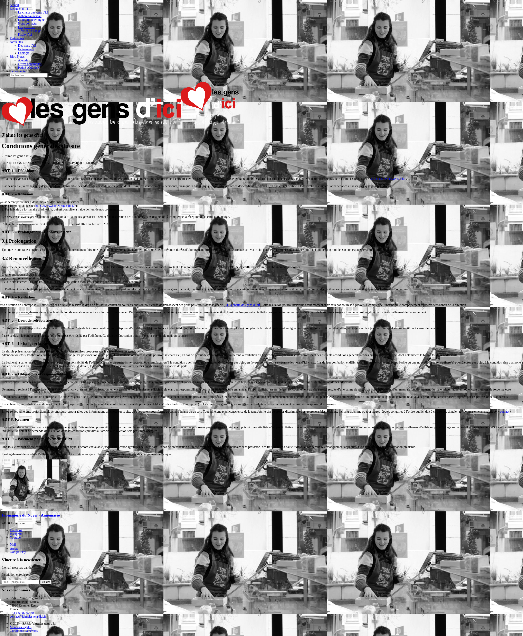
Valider (46, 581)
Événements (26, 49)
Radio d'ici (25, 34)
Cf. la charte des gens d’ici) (388, 178)
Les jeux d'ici (26, 27)
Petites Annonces (29, 67)
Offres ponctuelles (29, 64)
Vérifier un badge (29, 31)
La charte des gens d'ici (33, 12)
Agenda (23, 60)
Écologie (23, 53)
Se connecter (18, 71)
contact (504, 411)
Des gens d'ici (27, 45)
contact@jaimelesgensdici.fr (28, 616)
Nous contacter (27, 23)
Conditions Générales (24, 631)
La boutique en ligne (31, 19)
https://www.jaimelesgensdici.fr (55, 205)
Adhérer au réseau (29, 16)
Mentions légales (20, 627)
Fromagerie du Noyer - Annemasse (31, 515)
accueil (14, 5)
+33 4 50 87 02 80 (22, 613)
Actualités (16, 42)
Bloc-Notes (17, 56)
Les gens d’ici (19, 8)
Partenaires (17, 38)
